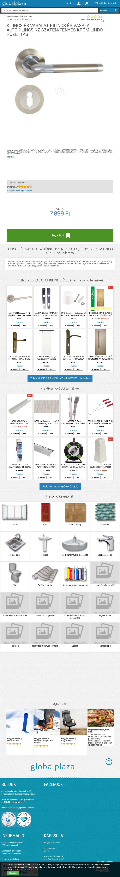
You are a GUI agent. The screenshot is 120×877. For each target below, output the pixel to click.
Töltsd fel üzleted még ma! (14, 802)
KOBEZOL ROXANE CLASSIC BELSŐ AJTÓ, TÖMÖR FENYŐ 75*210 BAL (100, 314)
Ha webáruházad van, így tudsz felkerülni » (18, 807)
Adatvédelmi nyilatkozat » (11, 850)
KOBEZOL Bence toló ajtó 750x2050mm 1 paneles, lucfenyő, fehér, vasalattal (46, 357)
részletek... (11, 157)
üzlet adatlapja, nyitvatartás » (20, 190)
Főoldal (9, 16)
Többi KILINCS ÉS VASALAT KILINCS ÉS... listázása (60, 378)
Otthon (15, 16)
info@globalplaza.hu (52, 842)
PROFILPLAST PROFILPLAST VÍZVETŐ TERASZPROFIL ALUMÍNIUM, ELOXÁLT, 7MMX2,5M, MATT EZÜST (46, 465)
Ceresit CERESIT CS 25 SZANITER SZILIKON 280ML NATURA (19, 465)
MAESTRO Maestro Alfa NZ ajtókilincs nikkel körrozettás (19, 314)
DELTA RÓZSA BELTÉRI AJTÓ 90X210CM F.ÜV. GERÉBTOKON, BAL (100, 357)
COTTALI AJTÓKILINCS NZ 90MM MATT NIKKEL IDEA (73, 357)
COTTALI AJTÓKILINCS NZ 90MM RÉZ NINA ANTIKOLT (19, 357)
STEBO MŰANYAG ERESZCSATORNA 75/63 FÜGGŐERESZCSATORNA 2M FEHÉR (19, 422)
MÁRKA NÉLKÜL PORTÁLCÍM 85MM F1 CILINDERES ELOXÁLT (46, 314)
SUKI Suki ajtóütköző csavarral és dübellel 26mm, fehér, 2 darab (73, 314)
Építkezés (23, 16)
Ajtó (30, 16)
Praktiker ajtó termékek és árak (60, 486)
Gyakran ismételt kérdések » (12, 842)
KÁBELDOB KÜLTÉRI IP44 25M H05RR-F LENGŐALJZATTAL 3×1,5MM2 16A (73, 465)
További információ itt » (30, 869)
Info (24, 325)
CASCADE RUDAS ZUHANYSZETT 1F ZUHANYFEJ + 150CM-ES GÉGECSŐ (73, 422)
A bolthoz (15, 325)
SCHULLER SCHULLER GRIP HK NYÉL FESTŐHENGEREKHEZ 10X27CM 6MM (100, 422)
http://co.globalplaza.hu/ (54, 859)
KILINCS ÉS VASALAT (23, 19)
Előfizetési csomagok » (10, 845)
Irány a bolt (57, 235)
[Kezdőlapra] (13, 6)
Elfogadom (13, 873)
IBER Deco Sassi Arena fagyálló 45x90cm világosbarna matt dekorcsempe (46, 422)
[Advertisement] (60, 677)
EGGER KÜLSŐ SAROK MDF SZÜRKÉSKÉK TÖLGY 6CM (100, 465)
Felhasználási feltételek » (11, 853)
